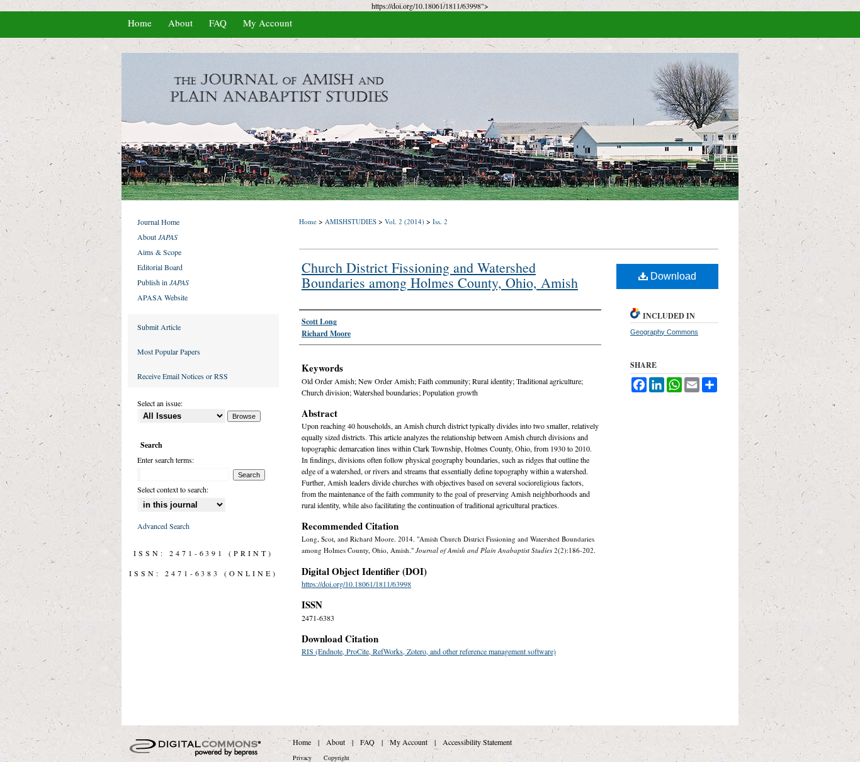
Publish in (163, 282)
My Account (408, 742)
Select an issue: (160, 403)
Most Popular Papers (168, 351)
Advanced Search (163, 526)
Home (308, 221)
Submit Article (159, 327)
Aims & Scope (159, 252)
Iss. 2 (440, 221)
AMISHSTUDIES (350, 221)
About (157, 237)
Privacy (302, 757)
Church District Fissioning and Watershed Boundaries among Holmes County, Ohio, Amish (440, 275)
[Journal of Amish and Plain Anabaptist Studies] (430, 126)
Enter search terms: (165, 460)
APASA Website (162, 297)
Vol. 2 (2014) (404, 221)
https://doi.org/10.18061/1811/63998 (356, 584)
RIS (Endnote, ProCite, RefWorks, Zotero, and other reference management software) (429, 651)
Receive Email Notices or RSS (182, 376)
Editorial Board (160, 267)
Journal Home (158, 222)
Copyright (336, 757)
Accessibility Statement (477, 742)
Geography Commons (664, 332)
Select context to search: (172, 489)
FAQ (367, 742)
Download (672, 276)
